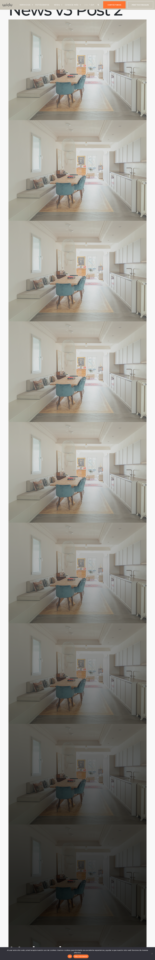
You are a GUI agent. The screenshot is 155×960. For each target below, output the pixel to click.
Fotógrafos (42, 5)
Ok (70, 956)
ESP (92, 5)
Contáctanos (114, 5)
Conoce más (71, 5)
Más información (80, 956)
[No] (152, 953)
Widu (57, 5)
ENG (86, 5)
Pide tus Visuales (140, 5)
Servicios (25, 5)
